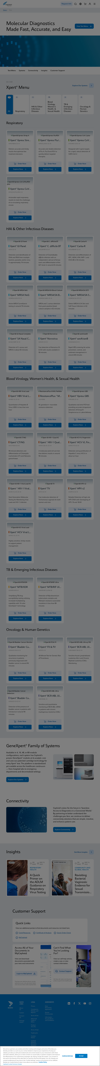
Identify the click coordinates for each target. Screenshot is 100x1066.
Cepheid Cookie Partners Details (12, 1064)
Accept (81, 1056)
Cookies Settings (67, 1056)
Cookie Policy (43, 1062)
